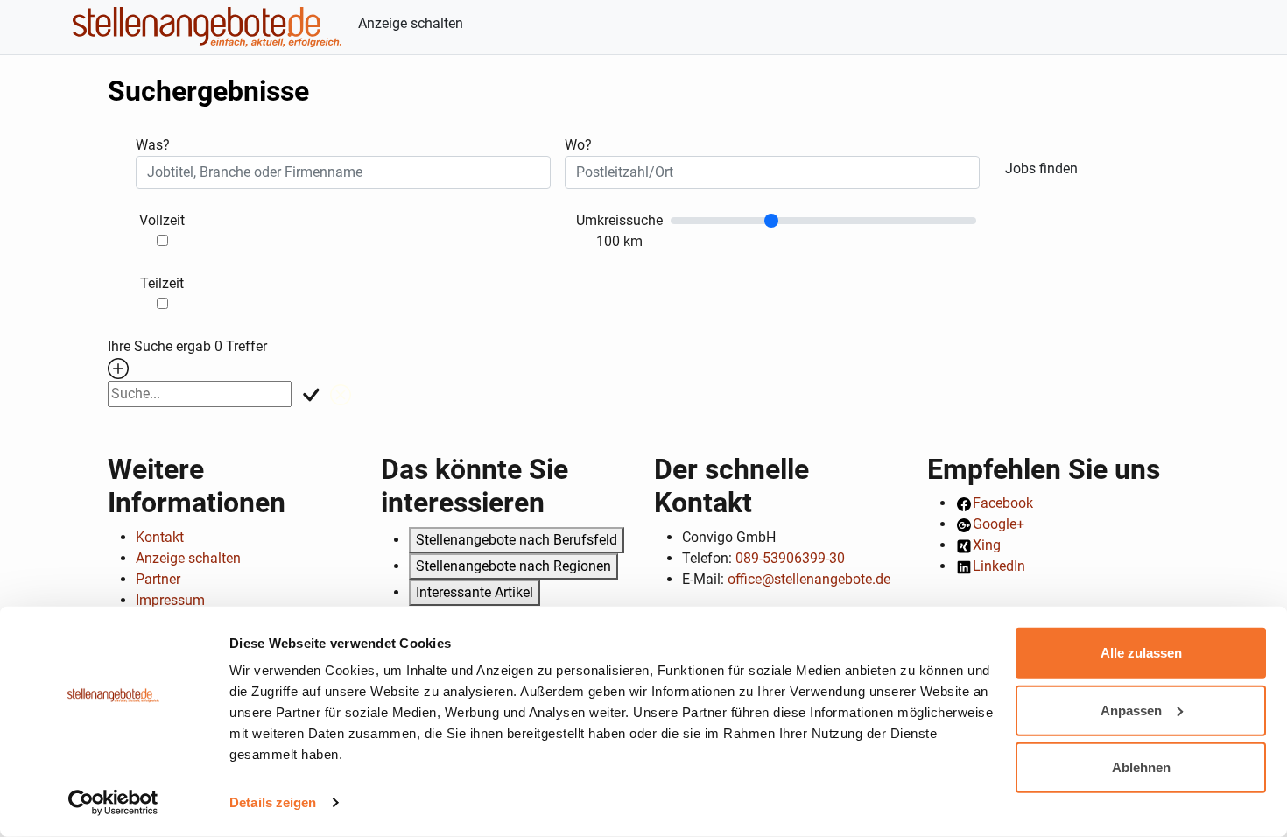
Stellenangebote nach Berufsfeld (516, 539)
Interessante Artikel (474, 592)
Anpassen (1131, 709)
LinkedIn (999, 566)
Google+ (998, 524)
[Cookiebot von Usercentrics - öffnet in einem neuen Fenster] (113, 803)
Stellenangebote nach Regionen (513, 566)
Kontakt (160, 537)
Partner (158, 579)
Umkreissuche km (619, 231)
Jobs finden (1041, 168)
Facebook (1003, 503)
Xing (987, 545)
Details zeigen (272, 802)
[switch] (162, 240)
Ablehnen (1141, 767)
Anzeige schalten (410, 23)
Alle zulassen (1141, 652)
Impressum (170, 600)
